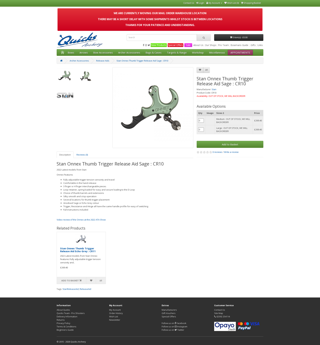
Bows (71, 52)
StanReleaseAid (70, 289)
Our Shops (210, 45)
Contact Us (219, 309)
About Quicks (63, 309)
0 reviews (217, 152)
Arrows (84, 52)
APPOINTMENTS (240, 52)
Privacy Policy (63, 323)
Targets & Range (177, 52)
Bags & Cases (154, 52)
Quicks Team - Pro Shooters (71, 313)
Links (260, 45)
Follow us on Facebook (174, 323)
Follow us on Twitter (173, 329)
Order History (116, 313)
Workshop (198, 52)
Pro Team (223, 45)
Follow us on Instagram (174, 326)
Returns (61, 319)
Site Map (218, 313)
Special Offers (175, 45)
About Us (198, 45)
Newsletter (114, 319)
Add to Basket (230, 144)
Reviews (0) (82, 154)
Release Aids (102, 60)
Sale (188, 45)
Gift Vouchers (169, 313)
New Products (158, 45)
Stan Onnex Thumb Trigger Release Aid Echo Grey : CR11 (78, 250)
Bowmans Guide (239, 45)
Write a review (231, 152)
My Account (115, 309)
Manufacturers (169, 309)
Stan (214, 89)
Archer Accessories (129, 52)
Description (65, 154)
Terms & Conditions (66, 326)
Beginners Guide (65, 329)
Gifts (253, 45)
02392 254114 (223, 316)
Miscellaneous (217, 52)
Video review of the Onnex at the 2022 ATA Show (81, 219)
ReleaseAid (85, 289)
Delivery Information (67, 316)
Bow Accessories (103, 52)
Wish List (113, 316)
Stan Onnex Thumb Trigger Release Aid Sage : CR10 (142, 60)
